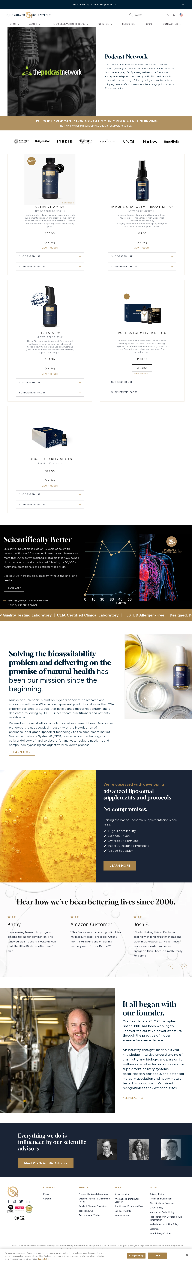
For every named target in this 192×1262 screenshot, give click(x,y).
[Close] (187, 1255)
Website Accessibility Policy (164, 1224)
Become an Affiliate (89, 1215)
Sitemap (154, 1229)
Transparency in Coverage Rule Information (166, 1218)
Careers (47, 1198)
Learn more (14, 588)
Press (46, 1194)
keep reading (133, 1098)
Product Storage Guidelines (93, 1206)
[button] (131, 15)
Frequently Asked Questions (93, 1194)
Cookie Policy (44, 1259)
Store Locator (121, 1194)
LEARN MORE (21, 752)
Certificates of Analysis (162, 1203)
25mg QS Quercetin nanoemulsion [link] (28, 600)
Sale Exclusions (122, 1215)
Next (183, 965)
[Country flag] (181, 15)
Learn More (120, 865)
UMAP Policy (157, 1207)
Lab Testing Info (122, 1211)
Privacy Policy (157, 1194)
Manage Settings (136, 1255)
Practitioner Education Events (130, 1206)
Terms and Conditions (161, 1198)
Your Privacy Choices (160, 1233)
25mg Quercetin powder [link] (23, 605)
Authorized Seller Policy (162, 1212)
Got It (157, 1255)
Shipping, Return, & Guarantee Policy (94, 1200)
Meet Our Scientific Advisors (45, 1163)
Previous (169, 965)
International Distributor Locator (126, 1200)
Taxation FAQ (86, 1210)
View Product (50, 248)
